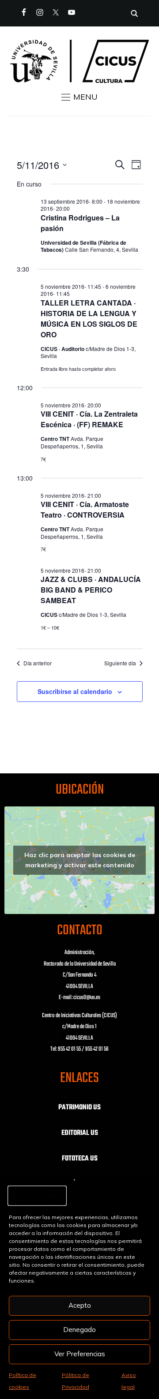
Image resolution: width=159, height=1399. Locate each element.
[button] (79, 97)
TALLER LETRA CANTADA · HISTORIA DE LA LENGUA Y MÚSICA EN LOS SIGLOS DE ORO (89, 318)
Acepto (79, 1305)
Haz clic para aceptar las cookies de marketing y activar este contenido (79, 860)
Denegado (79, 1329)
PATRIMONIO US (79, 1107)
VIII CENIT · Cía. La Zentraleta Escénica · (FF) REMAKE (89, 419)
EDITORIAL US (79, 1133)
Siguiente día (120, 663)
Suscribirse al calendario (75, 691)
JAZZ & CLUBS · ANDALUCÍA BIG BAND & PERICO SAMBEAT (91, 589)
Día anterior (37, 663)
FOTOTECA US (80, 1158)
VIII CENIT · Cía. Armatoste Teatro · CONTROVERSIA (85, 509)
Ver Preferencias (79, 1354)
